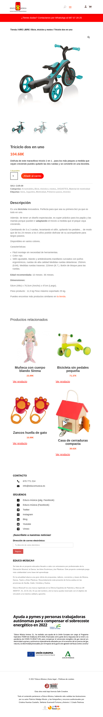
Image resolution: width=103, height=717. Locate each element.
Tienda (13, 30)
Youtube (27, 524)
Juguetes (30, 192)
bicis (22, 192)
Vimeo (26, 529)
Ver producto (20, 381)
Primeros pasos (54, 192)
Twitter (26, 509)
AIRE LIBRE (24, 30)
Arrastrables (28, 189)
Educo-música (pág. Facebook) (38, 500)
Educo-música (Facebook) (36, 505)
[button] (88, 37)
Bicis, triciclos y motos (42, 30)
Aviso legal (52, 679)
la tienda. (61, 296)
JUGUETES (62, 189)
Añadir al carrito (32, 176)
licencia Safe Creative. (59, 691)
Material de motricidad (79, 189)
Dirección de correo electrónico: (29, 540)
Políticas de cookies (66, 679)
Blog (25, 519)
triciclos (67, 192)
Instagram (28, 514)
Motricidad (41, 192)
